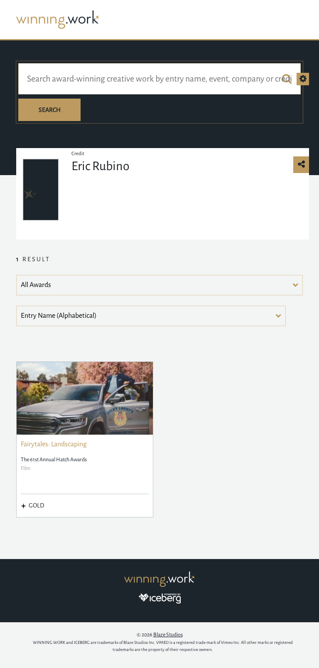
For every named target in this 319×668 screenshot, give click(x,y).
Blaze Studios (168, 635)
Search (50, 109)
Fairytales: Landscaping (54, 444)
